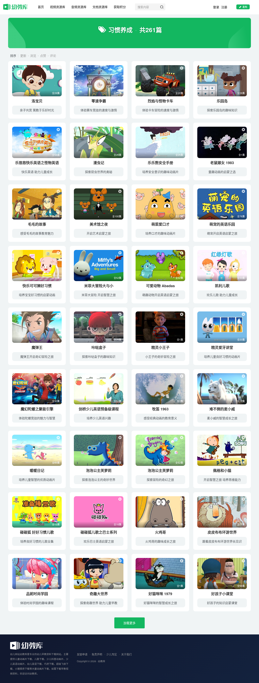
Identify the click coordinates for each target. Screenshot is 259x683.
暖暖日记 (37, 470)
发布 (244, 6)
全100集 (116, 216)
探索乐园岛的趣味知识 (222, 110)
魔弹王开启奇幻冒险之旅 (37, 356)
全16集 (117, 524)
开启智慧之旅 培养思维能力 (222, 479)
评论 (53, 55)
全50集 (56, 462)
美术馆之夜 (99, 224)
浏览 (33, 55)
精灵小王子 (160, 347)
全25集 (179, 216)
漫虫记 (98, 162)
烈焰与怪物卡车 (160, 101)
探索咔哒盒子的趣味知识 (98, 356)
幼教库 (101, 661)
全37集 (56, 277)
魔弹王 (37, 347)
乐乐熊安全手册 (160, 162)
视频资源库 (57, 7)
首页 (41, 7)
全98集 (241, 585)
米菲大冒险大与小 (98, 285)
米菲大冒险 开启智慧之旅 (99, 295)
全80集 (241, 462)
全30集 (56, 401)
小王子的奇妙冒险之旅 (160, 356)
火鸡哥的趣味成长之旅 (160, 541)
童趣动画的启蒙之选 (222, 172)
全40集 (179, 524)
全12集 (56, 524)
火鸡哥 (160, 532)
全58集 (56, 154)
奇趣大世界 (99, 593)
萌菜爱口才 (160, 224)
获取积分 (120, 7)
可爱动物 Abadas (160, 285)
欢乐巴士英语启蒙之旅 (99, 541)
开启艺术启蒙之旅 (99, 233)
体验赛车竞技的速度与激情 (99, 110)
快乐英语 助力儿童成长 (37, 172)
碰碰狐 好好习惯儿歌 (37, 532)
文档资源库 (100, 7)
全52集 (56, 216)
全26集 (56, 93)
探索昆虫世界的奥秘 (98, 172)
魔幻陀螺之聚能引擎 (37, 409)
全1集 (242, 154)
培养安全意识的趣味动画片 (160, 172)
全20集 (179, 93)
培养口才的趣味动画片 (160, 233)
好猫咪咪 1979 (160, 593)
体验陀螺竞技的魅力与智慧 (37, 418)
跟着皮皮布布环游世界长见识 (222, 541)
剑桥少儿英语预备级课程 (99, 409)
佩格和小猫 (222, 470)
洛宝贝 (37, 101)
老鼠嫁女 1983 (222, 162)
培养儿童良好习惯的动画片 (222, 356)
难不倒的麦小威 (222, 409)
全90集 (117, 585)
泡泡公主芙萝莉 (98, 470)
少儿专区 (111, 654)
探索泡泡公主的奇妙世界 (98, 479)
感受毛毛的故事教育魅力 (37, 233)
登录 (216, 7)
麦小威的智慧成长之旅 (222, 418)
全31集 (117, 401)
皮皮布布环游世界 (222, 532)
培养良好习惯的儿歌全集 (37, 541)
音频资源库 (78, 7)
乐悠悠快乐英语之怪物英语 (37, 162)
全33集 (241, 277)
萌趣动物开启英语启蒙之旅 (160, 295)
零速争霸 (98, 101)
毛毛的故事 (37, 224)
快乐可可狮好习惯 (37, 285)
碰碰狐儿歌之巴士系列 (99, 532)
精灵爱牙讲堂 (222, 347)
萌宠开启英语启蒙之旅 (222, 233)
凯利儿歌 (222, 285)
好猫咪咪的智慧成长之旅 (160, 603)
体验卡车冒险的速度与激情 (160, 110)
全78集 (241, 401)
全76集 (241, 216)
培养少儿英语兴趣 (99, 418)
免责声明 (97, 654)
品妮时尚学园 (37, 593)
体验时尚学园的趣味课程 (37, 603)
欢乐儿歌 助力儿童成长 (222, 295)
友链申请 (82, 654)
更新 (23, 55)
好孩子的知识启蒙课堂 (222, 603)
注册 (224, 7)
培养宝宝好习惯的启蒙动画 (37, 295)
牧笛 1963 (160, 409)
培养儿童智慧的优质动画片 (37, 479)
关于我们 (126, 654)
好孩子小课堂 (222, 593)
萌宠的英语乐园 (222, 224)
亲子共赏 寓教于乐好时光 (37, 110)
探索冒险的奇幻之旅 (160, 479)
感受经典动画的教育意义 (160, 418)
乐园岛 (222, 101)
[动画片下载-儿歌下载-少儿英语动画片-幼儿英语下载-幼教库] (26, 645)
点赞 (43, 55)
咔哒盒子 (98, 347)
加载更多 (129, 623)
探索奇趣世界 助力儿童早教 (98, 603)
